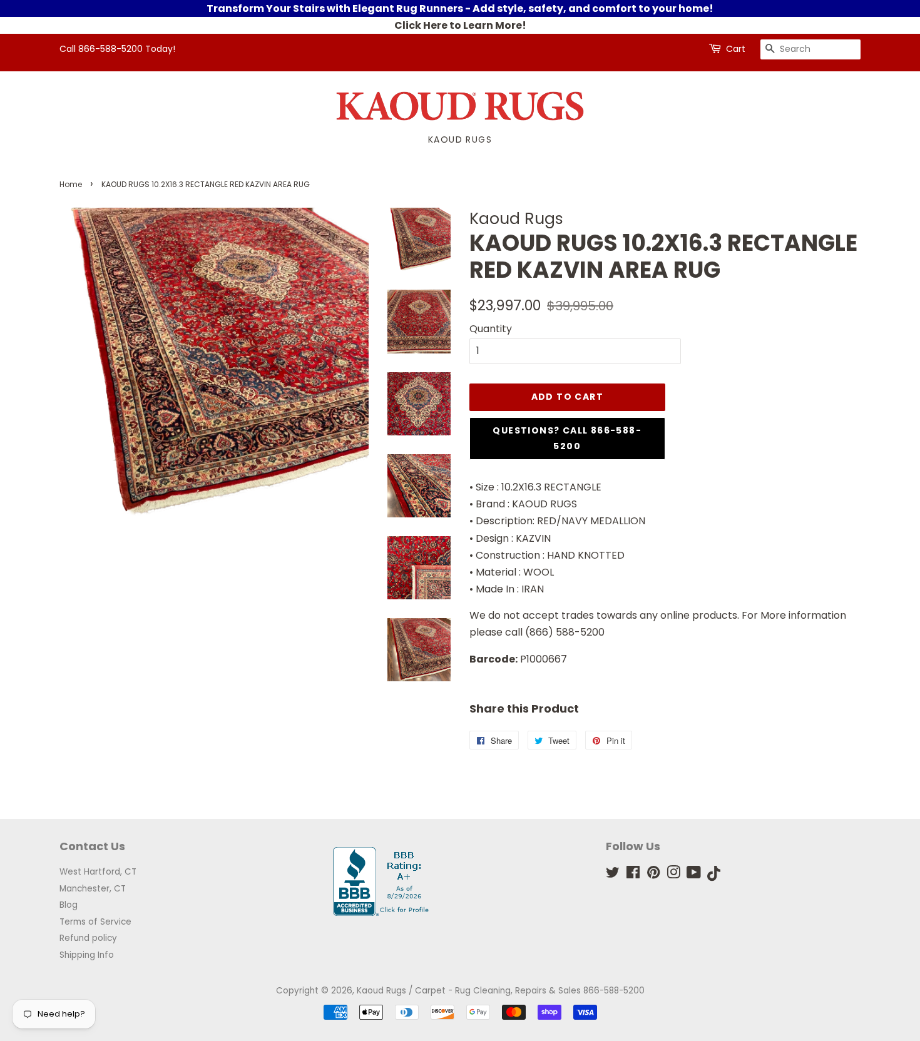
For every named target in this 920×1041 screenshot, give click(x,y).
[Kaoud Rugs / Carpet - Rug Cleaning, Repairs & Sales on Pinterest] (653, 875)
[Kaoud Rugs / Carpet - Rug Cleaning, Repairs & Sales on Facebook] (633, 875)
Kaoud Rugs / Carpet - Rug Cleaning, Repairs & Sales (469, 991)
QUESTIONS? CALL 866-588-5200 (567, 438)
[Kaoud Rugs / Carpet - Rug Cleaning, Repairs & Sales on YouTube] (694, 875)
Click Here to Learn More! (460, 25)
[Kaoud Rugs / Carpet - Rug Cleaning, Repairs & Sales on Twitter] (613, 875)
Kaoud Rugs (460, 139)
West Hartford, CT (97, 872)
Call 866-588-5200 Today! (117, 49)
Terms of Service (95, 922)
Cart (735, 49)
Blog (68, 905)
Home (70, 184)
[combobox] (810, 49)
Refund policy (88, 938)
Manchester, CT (92, 889)
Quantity (490, 329)
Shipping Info (86, 955)
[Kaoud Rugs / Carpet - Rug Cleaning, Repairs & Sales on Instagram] (673, 875)
